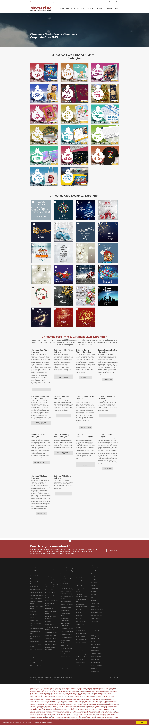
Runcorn (72, 716)
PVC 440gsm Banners (97, 633)
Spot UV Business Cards (67, 628)
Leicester (44, 709)
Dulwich (32, 701)
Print (83, 8)
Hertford (60, 706)
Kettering (53, 708)
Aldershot (46, 688)
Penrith (39, 714)
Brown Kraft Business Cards (81, 574)
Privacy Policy (94, 668)
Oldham (105, 713)
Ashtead (68, 688)
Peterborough (55, 714)
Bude (46, 695)
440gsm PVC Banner (51, 632)
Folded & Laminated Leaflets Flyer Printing (66, 593)
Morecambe (33, 713)
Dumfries (37, 701)
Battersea (63, 690)
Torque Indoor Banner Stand (51, 597)
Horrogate (91, 706)
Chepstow (105, 696)
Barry (42, 690)
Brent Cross (65, 693)
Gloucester (41, 704)
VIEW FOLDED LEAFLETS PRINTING (41, 423)
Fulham (92, 703)
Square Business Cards (67, 631)
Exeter (38, 703)
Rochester (54, 716)
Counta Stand (34, 655)
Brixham (105, 693)
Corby (114, 698)
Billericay (112, 690)
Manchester (55, 711)
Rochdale (48, 716)
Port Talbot (73, 714)
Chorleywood (87, 698)
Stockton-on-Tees (41, 719)
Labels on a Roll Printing (82, 639)
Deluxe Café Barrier (50, 593)
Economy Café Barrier (51, 590)
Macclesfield (33, 711)
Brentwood (72, 693)
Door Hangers (64, 665)
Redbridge (103, 714)
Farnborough (59, 703)
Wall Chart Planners (81, 621)
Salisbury (77, 716)
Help (115, 8)
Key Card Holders (95, 565)
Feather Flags (94, 627)
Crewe (58, 699)
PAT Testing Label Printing (80, 664)
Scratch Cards (95, 580)
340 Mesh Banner (50, 641)
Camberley (95, 695)
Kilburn (67, 708)
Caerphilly (88, 695)
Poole (67, 714)
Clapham (94, 698)
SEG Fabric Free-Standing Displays (50, 566)
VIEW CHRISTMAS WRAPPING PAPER (63, 453)
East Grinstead (62, 701)
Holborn (80, 706)
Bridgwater (84, 693)
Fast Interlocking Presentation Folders (81, 605)
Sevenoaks (99, 716)
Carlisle (71, 696)
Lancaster (109, 708)
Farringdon (73, 703)
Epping (107, 701)
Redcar (108, 714)
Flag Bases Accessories (36, 628)
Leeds (39, 709)
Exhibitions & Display (72, 8)
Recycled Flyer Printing (67, 568)
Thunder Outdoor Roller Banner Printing (51, 628)
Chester (46, 698)
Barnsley (106, 688)
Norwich (86, 713)
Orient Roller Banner (35, 576)
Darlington (76, 699)
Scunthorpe (92, 716)
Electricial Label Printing (82, 651)
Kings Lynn (72, 708)
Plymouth (62, 714)
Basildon (47, 690)
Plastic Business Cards (82, 578)
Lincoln (55, 709)
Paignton (115, 713)
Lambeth (103, 708)
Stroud (72, 719)
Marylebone (68, 711)
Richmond (33, 716)
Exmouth (42, 703)
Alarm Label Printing (81, 660)
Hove (102, 706)
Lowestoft (94, 709)
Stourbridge (60, 719)
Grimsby (79, 704)
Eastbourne (70, 701)
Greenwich (69, 704)
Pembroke (33, 714)
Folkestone (86, 703)
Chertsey (111, 696)
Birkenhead (33, 691)
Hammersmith (92, 704)
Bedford (96, 690)
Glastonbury (33, 704)
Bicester (101, 690)
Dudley (114, 699)
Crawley (53, 699)
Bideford (107, 690)
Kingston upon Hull (81, 708)
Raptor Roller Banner (35, 568)
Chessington (40, 698)
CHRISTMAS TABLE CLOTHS (63, 493)
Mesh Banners (94, 642)
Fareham (52, 703)
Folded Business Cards (66, 634)
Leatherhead (33, 709)
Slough (45, 717)
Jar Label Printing (80, 636)
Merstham (80, 711)
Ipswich (116, 706)
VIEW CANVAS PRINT (85, 377)
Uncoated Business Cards (81, 582)
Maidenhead (41, 711)
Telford (106, 719)
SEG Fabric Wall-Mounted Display (49, 571)
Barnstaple (112, 688)
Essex (116, 701)
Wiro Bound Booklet (66, 610)
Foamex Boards (95, 650)
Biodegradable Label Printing (66, 652)
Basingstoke (53, 690)
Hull (106, 706)
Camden (108, 695)
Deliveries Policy (95, 671)
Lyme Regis (105, 709)
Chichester (60, 698)
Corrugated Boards (96, 645)
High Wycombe (68, 706)
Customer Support (96, 653)
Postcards (78, 627)
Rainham (91, 714)
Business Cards (95, 606)
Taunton (101, 719)
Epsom (112, 701)
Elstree (98, 701)
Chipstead (75, 698)
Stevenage (110, 717)
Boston (107, 691)
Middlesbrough (96, 711)
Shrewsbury (33, 717)
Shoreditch (111, 716)
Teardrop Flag (34, 620)
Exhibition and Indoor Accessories (51, 648)
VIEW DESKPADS (108, 468)
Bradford (46, 693)
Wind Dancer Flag (50, 624)
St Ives (88, 717)
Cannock (45, 696)
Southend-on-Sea (75, 717)
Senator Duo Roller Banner (35, 583)
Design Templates (96, 656)
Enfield (102, 701)
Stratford (66, 719)
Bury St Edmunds (79, 695)
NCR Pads (78, 609)
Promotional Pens (95, 577)
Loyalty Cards (64, 645)
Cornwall (32, 699)
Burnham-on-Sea (54, 695)
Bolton (93, 691)
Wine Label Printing (81, 645)
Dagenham (69, 699)
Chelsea (92, 696)
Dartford (82, 699)
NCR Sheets (79, 615)
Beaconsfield (77, 690)
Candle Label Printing (66, 648)
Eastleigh (76, 701)
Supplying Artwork (95, 662)
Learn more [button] (50, 722)
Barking (101, 688)
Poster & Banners (95, 618)
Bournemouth (113, 691)
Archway (58, 688)
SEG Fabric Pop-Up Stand (35, 637)
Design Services (95, 659)
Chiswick (81, 698)
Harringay (104, 704)
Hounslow (97, 706)
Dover (109, 699)
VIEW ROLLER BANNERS (63, 415)
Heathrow (43, 706)
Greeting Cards (80, 624)
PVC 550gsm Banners (96, 636)
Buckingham (41, 695)
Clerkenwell (101, 698)
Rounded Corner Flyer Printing (66, 575)
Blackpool (69, 691)
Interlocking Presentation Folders (81, 595)
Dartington (88, 699)
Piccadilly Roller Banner (36, 595)
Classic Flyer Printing (66, 565)
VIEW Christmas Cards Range (41, 389)
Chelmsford (85, 696)
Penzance (44, 714)
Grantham (53, 704)
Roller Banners (94, 621)
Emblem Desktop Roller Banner (36, 607)
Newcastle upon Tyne (49, 713)
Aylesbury (73, 688)
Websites (109, 8)
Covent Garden (40, 699)
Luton (99, 709)
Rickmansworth (41, 716)
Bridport (90, 693)
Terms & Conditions (96, 665)
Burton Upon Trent (69, 695)
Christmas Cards (80, 630)
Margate (62, 711)
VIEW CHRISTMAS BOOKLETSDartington (63, 377)
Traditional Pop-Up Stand (35, 632)
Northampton (79, 713)
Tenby (111, 719)
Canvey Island (59, 696)
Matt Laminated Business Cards (65, 619)
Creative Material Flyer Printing (67, 580)
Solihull (53, 717)
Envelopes (78, 592)
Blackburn (57, 691)
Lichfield (50, 709)
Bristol (100, 693)
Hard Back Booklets (66, 607)
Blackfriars (63, 691)
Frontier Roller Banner (36, 579)
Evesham (32, 703)
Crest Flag (33, 611)
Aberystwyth (39, 688)
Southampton (65, 717)
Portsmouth (80, 714)
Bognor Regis (87, 691)
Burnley (62, 695)
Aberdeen (33, 688)
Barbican (95, 688)
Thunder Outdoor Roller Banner (36, 602)
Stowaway (48, 621)
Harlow (99, 704)
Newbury (40, 713)
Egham (93, 701)
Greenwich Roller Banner (34, 572)
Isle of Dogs (33, 708)
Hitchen (75, 706)
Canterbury (52, 696)
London (77, 709)
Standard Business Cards (65, 614)
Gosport (47, 704)
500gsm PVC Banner (50, 635)
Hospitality (100, 8)
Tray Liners (94, 585)
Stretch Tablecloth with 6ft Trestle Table (51, 586)
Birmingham (40, 691)
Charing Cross (77, 696)
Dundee (43, 701)
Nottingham (93, 713)
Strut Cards (94, 583)
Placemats (94, 574)
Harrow (116, 704)
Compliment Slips (80, 589)
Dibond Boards (95, 647)
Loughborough (87, 709)
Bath (59, 690)
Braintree (52, 693)
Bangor (84, 688)
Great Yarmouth (61, 704)
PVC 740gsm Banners (97, 639)
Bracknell (41, 693)
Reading (97, 714)
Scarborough (84, 716)
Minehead (112, 711)
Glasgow (109, 703)
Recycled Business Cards (65, 641)
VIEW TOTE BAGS (41, 513)
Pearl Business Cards (81, 565)
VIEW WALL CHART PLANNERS (41, 462)
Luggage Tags (64, 668)
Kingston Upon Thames (93, 708)
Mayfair (75, 711)
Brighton (95, 693)
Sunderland (78, 719)
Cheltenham (98, 696)
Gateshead (98, 703)
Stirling (116, 717)
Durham (55, 701)
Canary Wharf (38, 696)
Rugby (67, 716)
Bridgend (78, 693)
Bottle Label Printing (81, 633)
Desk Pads (93, 594)
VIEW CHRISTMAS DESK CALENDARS (85, 464)
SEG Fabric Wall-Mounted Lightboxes (50, 581)
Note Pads (78, 618)
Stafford (93, 717)
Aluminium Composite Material (36, 662)
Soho (49, 717)
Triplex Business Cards (66, 637)
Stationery (90, 8)
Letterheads (79, 586)
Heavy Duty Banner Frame (50, 612)
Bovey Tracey (34, 693)
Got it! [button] (141, 722)
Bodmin (81, 691)
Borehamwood (100, 691)
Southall (58, 717)
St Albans (83, 717)
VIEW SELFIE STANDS (85, 427)
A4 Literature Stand (50, 644)
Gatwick (104, 703)
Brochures (93, 591)
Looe (81, 709)
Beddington (90, 690)
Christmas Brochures (66, 659)
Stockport (33, 719)
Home (62, 8)
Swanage (84, 719)
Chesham (33, 698)
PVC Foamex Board (35, 666)
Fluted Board (33, 658)
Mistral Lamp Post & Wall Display (50, 617)
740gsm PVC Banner (51, 638)
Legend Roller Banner (36, 598)
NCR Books (78, 612)
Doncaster (99, 699)
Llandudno (71, 709)
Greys (74, 704)
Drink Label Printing (81, 642)
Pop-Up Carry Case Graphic (35, 645)
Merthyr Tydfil (87, 711)
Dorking (105, 699)
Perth (49, 714)
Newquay (64, 713)
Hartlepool (33, 706)
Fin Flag (32, 617)
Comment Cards (65, 662)
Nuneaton (99, 713)
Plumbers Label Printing (82, 657)
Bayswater (70, 690)
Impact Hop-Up (34, 641)
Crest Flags (94, 624)
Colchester (108, 698)
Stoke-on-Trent (52, 719)
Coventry (47, 699)
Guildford (85, 704)
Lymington (112, 709)
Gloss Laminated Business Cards (65, 624)
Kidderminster (60, 708)
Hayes (38, 706)
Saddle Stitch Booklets (66, 601)
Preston (86, 714)
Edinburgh (88, 701)
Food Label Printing (81, 654)
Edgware (82, 701)
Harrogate (110, 704)
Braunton (58, 693)
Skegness (39, 717)
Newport (58, 713)
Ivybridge (47, 708)
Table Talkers (94, 588)
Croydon (63, 699)
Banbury (79, 688)
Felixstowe (79, 703)
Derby (93, 699)
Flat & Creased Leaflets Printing (67, 598)
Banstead (89, 688)
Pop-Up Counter (34, 652)
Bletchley (75, 691)
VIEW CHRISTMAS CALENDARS (107, 415)
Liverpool (64, 709)
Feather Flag (33, 614)
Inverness (110, 706)
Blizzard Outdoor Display (49, 605)
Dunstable (49, 701)
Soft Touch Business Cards (81, 569)
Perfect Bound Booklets (67, 604)
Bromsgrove (33, 695)
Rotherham (61, 716)
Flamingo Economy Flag (35, 624)
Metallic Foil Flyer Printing (65, 585)
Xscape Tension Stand (51, 601)
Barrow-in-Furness (35, 690)
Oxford (110, 713)
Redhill (113, 714)
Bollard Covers (49, 608)
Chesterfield (53, 698)
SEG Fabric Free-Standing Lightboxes (50, 576)
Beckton (84, 690)
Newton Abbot (71, 713)
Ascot (63, 688)
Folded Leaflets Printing (67, 589)
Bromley (110, 693)
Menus (92, 597)
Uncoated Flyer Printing (67, 571)
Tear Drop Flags (95, 630)
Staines (99, 717)
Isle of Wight (40, 708)
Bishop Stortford (49, 691)
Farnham (66, 703)
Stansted (104, 717)
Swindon (95, 719)
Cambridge (102, 695)
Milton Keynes (105, 711)
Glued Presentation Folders (81, 600)
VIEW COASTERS (108, 379)
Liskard (60, 709)
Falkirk (47, 703)
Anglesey (52, 688)
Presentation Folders (96, 612)
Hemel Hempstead (52, 706)
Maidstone (48, 711)
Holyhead (85, 706)
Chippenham (67, 698)
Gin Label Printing (80, 648)
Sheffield (105, 716)
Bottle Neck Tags (65, 656)
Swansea (90, 719)
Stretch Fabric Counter (36, 649)
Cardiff (66, 696)
